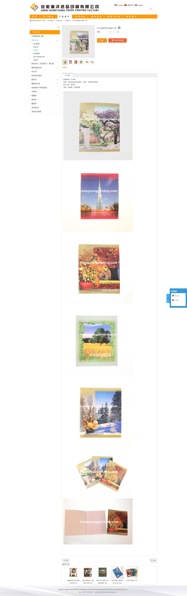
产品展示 (64, 16)
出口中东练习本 (39, 57)
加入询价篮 (119, 40)
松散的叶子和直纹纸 (39, 88)
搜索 (151, 8)
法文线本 (36, 44)
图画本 (34, 104)
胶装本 (34, 80)
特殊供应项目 (36, 76)
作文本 (35, 47)
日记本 (35, 60)
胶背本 (34, 100)
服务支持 (97, 16)
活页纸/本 (35, 108)
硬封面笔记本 (36, 68)
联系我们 (132, 16)
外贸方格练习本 (132, 580)
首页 (35, 16)
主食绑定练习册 (37, 36)
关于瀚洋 (48, 16)
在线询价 (80, 16)
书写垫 (34, 92)
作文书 (34, 72)
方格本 (35, 50)
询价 (102, 40)
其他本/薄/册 (36, 111)
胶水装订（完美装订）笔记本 (42, 64)
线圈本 (34, 96)
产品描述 (67, 75)
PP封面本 (36, 53)
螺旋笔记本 (35, 84)
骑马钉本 (34, 40)
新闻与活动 (114, 16)
